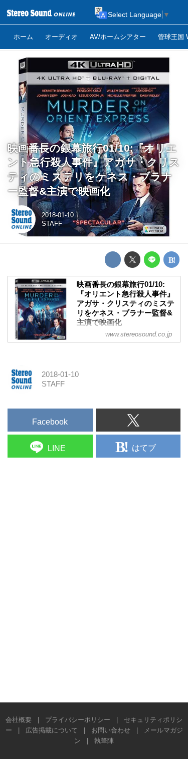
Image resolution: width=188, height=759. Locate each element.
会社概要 (19, 719)
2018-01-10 (58, 215)
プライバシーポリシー (77, 719)
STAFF (52, 223)
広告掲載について (52, 730)
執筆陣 (104, 740)
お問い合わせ (110, 730)
